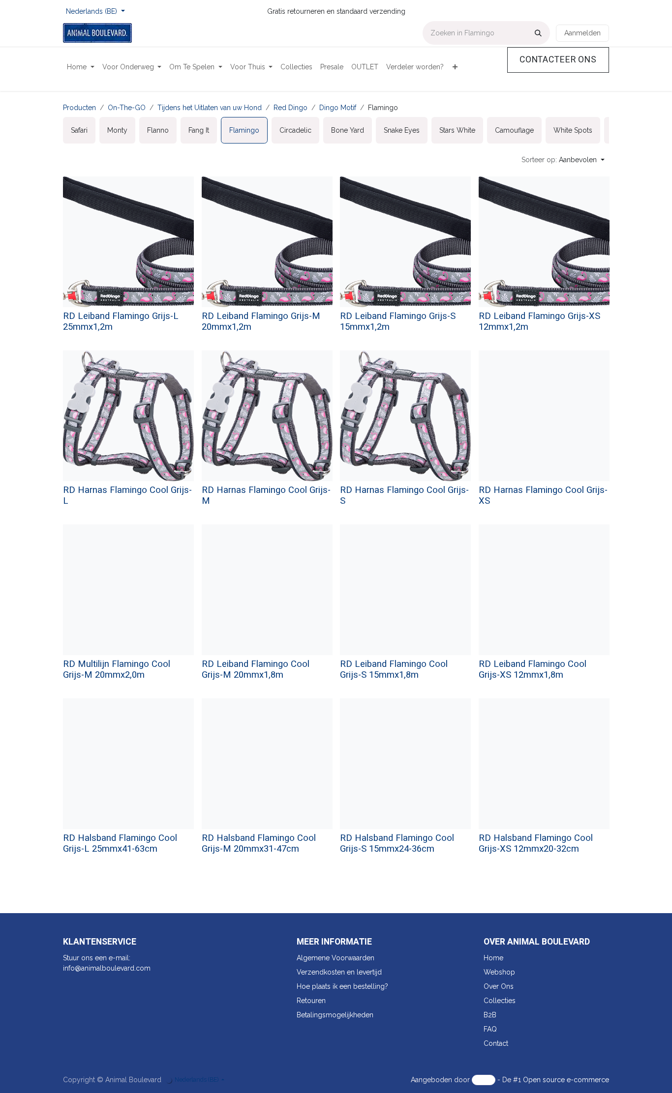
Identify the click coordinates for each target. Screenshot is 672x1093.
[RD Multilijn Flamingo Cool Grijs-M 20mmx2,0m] (128, 589)
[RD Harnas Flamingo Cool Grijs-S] (405, 415)
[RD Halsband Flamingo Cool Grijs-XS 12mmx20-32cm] (544, 763)
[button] (563, 160)
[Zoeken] (538, 33)
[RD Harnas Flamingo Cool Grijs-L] (128, 415)
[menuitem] (80, 67)
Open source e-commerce (566, 1080)
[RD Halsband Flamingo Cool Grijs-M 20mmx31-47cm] (267, 763)
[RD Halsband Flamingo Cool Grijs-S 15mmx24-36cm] (405, 763)
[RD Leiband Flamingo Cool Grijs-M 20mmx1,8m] (267, 589)
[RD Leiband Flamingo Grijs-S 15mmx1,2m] (405, 241)
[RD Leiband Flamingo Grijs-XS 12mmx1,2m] (544, 241)
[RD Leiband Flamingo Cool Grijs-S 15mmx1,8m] (405, 589)
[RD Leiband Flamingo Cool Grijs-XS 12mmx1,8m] (544, 589)
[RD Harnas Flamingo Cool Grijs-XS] (544, 415)
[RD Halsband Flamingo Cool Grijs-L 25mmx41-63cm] (128, 763)
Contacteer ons (558, 60)
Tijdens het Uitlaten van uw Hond (209, 108)
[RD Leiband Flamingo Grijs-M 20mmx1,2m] (267, 241)
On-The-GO (127, 108)
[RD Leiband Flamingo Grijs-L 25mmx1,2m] (128, 241)
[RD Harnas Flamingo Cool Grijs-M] (267, 415)
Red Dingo (290, 108)
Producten (79, 108)
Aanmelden (582, 33)
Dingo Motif (337, 108)
